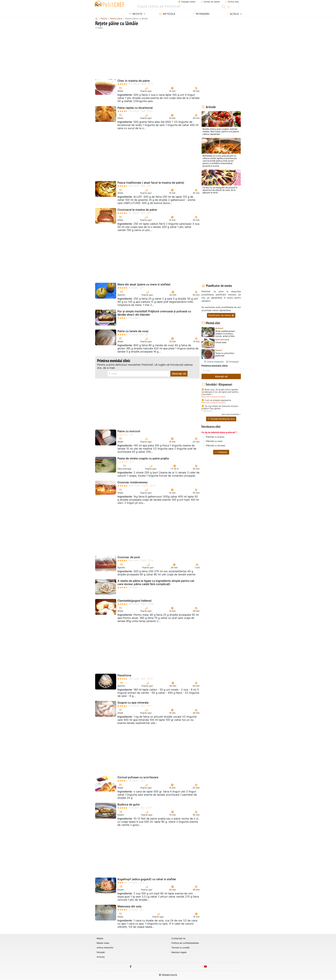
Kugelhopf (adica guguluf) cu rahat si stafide (146, 879)
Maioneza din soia (129, 906)
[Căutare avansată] (228, 7)
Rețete (137, 13)
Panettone (124, 675)
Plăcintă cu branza (215, 436)
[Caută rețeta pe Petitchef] (223, 6)
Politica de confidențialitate (185, 943)
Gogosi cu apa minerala (132, 702)
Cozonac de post (128, 557)
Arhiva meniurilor (215, 361)
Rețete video (103, 943)
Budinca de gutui (128, 804)
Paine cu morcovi (128, 431)
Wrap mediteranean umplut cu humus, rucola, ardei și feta (225, 333)
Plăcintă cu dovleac (215, 445)
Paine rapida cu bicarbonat (135, 107)
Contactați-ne (178, 938)
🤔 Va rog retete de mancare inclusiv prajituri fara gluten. (219, 407)
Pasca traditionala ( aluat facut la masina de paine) (150, 182)
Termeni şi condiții (181, 947)
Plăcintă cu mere (214, 441)
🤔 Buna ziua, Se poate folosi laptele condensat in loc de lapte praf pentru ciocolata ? (219, 391)
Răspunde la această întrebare (213, 397)
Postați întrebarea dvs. (222, 419)
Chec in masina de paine (133, 80)
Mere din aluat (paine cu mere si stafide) (143, 284)
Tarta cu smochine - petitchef (225, 354)
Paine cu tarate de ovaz (133, 331)
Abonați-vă (179, 373)
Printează (233, 361)
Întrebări (202, 13)
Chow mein (221, 342)
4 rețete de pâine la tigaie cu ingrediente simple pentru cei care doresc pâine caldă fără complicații (155, 582)
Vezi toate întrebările (230, 414)
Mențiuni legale (179, 952)
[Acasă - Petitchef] (96, 18)
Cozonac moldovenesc (132, 482)
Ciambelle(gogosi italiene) (134, 600)
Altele (234, 13)
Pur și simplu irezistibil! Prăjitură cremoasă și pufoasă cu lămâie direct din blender (154, 313)
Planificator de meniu (219, 315)
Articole (168, 13)
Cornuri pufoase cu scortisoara (137, 777)
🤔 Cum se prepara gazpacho (216, 400)
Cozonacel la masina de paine (137, 209)
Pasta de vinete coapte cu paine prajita (143, 458)
